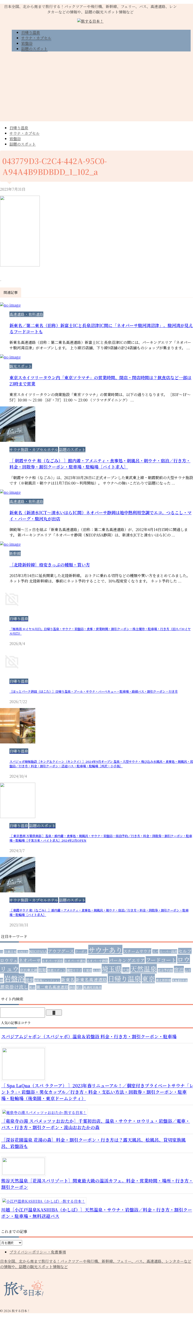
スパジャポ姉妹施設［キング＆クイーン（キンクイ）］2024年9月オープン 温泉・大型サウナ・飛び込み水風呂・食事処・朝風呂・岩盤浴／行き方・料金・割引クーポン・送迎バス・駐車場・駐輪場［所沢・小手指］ (101, 763)
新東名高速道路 (91, 979)
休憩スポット (56, 970)
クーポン (81, 951)
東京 (148, 978)
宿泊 (179, 969)
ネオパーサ (30, 960)
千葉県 (87, 970)
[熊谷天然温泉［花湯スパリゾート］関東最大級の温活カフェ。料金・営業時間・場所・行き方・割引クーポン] (25, 1173)
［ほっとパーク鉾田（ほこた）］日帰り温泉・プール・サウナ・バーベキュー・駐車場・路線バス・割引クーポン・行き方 (93, 691)
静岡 (72, 987)
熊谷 (32, 987)
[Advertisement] (96, 88)
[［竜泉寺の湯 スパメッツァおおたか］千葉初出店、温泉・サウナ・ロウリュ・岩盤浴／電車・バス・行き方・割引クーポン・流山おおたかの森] (46, 1112)
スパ (155, 951)
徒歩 (29, 980)
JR (1, 952)
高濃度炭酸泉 (92, 987)
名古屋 (97, 970)
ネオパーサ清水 (75, 960)
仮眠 (42, 970)
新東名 (68, 979)
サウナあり (105, 950)
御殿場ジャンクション (47, 980)
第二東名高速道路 (52, 987)
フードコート (161, 959)
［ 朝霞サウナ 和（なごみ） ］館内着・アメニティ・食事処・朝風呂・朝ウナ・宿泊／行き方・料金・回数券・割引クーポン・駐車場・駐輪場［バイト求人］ (99, 463)
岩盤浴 (15, 138)
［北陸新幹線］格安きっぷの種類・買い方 (49, 564)
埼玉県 (111, 968)
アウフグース (61, 951)
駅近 (79, 987)
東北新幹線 (163, 980)
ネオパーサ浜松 (52, 960)
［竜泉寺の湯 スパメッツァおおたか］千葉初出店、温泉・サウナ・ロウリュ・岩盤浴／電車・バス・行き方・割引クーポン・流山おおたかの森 (95, 1124)
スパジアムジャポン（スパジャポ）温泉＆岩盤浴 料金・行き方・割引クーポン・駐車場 (89, 1036)
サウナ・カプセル (24, 133)
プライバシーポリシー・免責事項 (37, 1252)
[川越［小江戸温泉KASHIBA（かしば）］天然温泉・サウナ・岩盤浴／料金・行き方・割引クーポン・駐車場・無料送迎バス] (45, 1201)
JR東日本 (10, 951)
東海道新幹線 (180, 980)
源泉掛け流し (14, 986)
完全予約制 (165, 970)
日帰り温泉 (18, 128)
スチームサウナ (137, 951)
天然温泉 (143, 968)
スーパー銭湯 (168, 951)
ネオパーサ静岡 (97, 960)
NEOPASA (38, 951)
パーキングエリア (127, 960)
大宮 (125, 969)
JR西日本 (22, 952)
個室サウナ (74, 970)
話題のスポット (22, 144)
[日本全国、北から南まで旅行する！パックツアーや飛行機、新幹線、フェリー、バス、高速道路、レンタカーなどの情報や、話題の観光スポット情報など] (90, 21)
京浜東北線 (28, 969)
